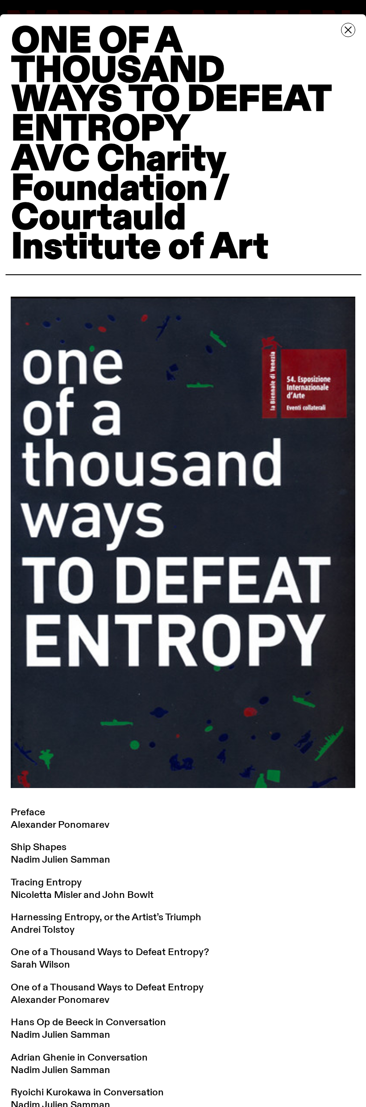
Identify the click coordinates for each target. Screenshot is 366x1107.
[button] (183, 546)
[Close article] (348, 30)
